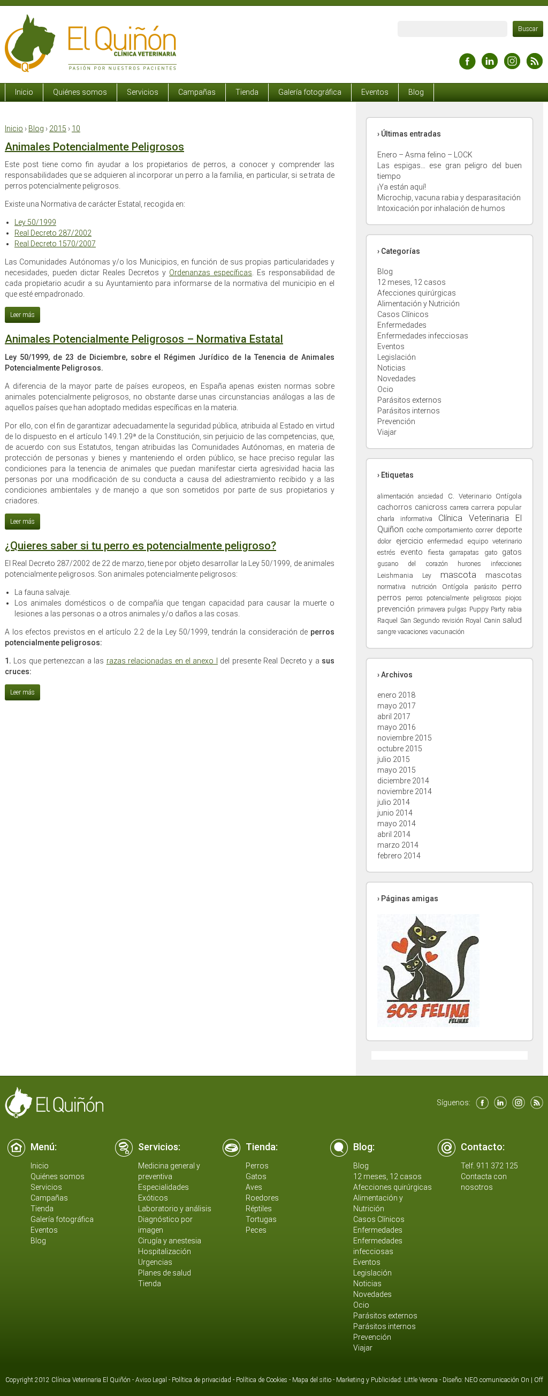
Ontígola (455, 587)
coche (415, 530)
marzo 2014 (397, 845)
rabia (515, 609)
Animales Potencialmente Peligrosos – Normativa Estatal (144, 339)
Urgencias (155, 1262)
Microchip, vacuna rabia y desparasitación (449, 197)
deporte (509, 529)
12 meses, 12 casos (411, 282)
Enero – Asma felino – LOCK (425, 154)
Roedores (262, 1198)
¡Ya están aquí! (401, 187)
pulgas (457, 609)
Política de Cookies (261, 1380)
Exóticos (153, 1198)
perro (512, 586)
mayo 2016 (396, 727)
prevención (396, 609)
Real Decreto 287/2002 (53, 233)
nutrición (424, 587)
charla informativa (404, 519)
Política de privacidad (201, 1380)
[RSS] (534, 67)
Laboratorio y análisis (174, 1208)
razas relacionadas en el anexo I (162, 661)
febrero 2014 (399, 855)
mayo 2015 (396, 770)
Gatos (256, 1176)
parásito (485, 587)
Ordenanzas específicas (210, 272)
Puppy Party (487, 609)
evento (411, 552)
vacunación (447, 632)
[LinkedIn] (489, 67)
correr (484, 530)
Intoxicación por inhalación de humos (441, 208)
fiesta (436, 552)
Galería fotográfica (309, 92)
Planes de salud (164, 1273)
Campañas (197, 92)
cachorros (394, 507)
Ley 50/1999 (35, 222)
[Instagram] (512, 67)
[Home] (91, 69)
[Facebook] (467, 67)
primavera (431, 609)
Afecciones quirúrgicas (416, 293)
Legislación (396, 357)
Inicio (24, 92)
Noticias (391, 368)
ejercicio (409, 541)
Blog (416, 92)
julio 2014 (393, 802)
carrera (459, 507)
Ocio (385, 389)
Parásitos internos (408, 410)
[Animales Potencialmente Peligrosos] (22, 314)
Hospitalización (164, 1251)
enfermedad (445, 541)
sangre (386, 632)
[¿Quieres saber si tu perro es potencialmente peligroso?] (22, 692)
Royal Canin (483, 620)
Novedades (396, 378)
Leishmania (395, 575)
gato (490, 552)
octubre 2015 (399, 748)
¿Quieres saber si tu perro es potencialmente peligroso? (140, 545)
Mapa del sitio (311, 1380)
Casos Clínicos (403, 314)
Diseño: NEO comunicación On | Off (493, 1380)
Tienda (246, 92)
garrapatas (464, 552)
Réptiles (259, 1208)
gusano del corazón (412, 564)
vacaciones (413, 632)
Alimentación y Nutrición (418, 303)
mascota (458, 574)
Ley (426, 575)
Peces (256, 1230)
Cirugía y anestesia (169, 1240)
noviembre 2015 (404, 738)
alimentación (395, 496)
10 (76, 128)
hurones (469, 564)
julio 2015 (393, 759)
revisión (452, 620)
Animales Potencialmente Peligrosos (94, 146)
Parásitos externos (409, 400)
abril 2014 (393, 834)
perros (389, 597)
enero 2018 (396, 695)
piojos (513, 598)
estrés (386, 552)
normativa (391, 587)
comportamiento (449, 530)
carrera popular (496, 507)
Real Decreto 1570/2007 (55, 243)
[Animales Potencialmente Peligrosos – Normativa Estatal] (22, 521)
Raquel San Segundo (408, 620)
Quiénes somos (80, 92)
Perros (257, 1165)
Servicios (142, 92)
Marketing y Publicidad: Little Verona (387, 1380)
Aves (254, 1187)
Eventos (375, 92)
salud (512, 620)
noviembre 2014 (404, 791)
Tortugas (261, 1219)
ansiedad (430, 496)
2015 (57, 128)
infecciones (506, 564)
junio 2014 (395, 813)
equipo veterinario (495, 541)
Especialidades (163, 1187)
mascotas (503, 575)
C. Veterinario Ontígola (485, 496)
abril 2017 (393, 716)
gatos (512, 552)
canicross (431, 507)
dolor (384, 541)
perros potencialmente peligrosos (453, 598)
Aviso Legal (151, 1380)
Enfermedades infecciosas (422, 335)
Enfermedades (402, 325)
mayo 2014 (396, 823)
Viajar (387, 432)
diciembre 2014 (403, 780)
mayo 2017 (396, 705)
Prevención (396, 421)
